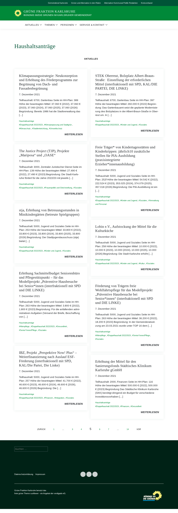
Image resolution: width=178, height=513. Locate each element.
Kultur (142, 263)
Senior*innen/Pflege (28, 330)
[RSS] (29, 3)
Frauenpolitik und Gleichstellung (58, 188)
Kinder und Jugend (129, 125)
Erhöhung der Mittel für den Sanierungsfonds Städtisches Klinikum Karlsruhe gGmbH (123, 366)
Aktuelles (91, 59)
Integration (59, 398)
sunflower (34, 493)
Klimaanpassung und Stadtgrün (58, 125)
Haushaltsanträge (26, 121)
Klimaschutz (25, 128)
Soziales (143, 125)
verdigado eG (59, 493)
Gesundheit (62, 326)
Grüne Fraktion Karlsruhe (49, 11)
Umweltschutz (56, 128)
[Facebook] (17, 3)
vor (139, 429)
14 (128, 429)
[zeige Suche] (159, 3)
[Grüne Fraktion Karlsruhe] (18, 13)
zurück (41, 429)
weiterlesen (74, 134)
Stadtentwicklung (40, 128)
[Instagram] (23, 3)
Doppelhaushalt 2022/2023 (31, 125)
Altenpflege (24, 326)
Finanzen (49, 398)
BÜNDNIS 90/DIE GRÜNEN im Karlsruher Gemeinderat (58, 15)
